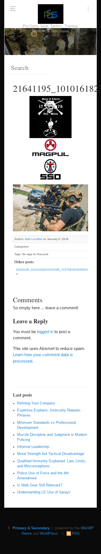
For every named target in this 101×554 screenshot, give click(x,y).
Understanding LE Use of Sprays (43, 492)
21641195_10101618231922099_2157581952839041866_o (56, 269)
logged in (45, 331)
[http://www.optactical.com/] (50, 127)
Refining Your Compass (36, 403)
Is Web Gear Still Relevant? (39, 485)
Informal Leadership (33, 447)
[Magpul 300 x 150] (50, 148)
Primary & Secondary (31, 528)
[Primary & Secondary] (50, 14)
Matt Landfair (33, 239)
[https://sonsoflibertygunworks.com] (50, 106)
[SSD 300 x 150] (50, 169)
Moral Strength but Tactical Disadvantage (50, 454)
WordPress (49, 533)
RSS (76, 533)
